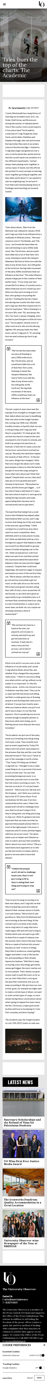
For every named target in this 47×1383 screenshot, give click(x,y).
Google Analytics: (21, 1368)
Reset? (30, 1378)
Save (39, 1378)
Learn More (7, 1378)
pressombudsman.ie (15, 1341)
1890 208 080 (30, 1338)
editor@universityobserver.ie (16, 1299)
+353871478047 (11, 1302)
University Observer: (21, 1355)
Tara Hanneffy (19, 108)
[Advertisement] (23, 91)
